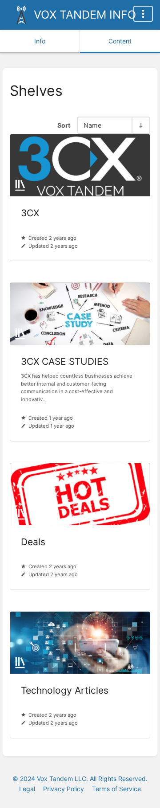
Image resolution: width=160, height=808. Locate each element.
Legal (27, 788)
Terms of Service (116, 788)
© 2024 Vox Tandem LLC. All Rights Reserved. (80, 778)
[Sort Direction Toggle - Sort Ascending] (140, 125)
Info (39, 41)
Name (92, 125)
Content (120, 41)
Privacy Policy (63, 788)
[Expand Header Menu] (143, 14)
